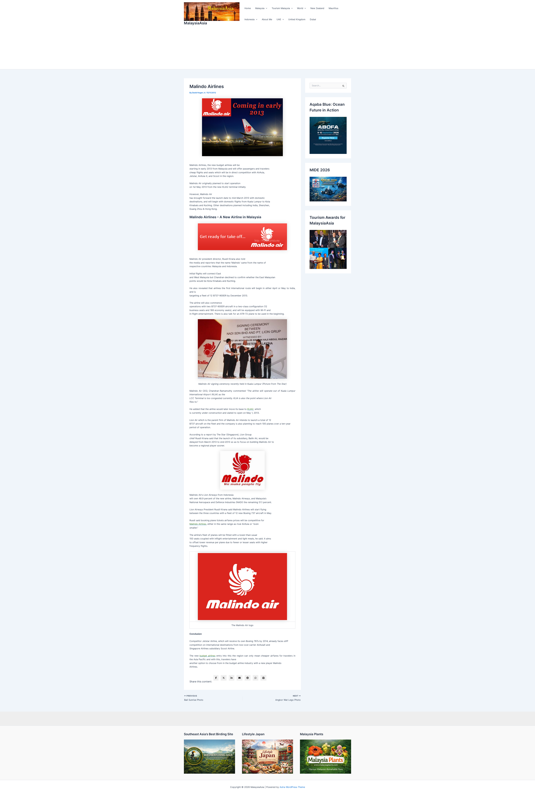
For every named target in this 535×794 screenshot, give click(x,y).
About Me (267, 19)
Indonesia (250, 19)
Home (248, 8)
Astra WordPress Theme (292, 787)
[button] (265, 8)
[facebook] (215, 678)
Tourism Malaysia (281, 8)
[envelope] (239, 678)
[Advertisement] (267, 48)
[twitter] (224, 678)
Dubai (313, 19)
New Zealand (317, 8)
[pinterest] (248, 678)
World (300, 8)
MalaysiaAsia (195, 23)
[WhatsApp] (255, 678)
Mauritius (333, 8)
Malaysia (259, 8)
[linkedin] (231, 678)
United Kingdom (296, 19)
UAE (279, 19)
